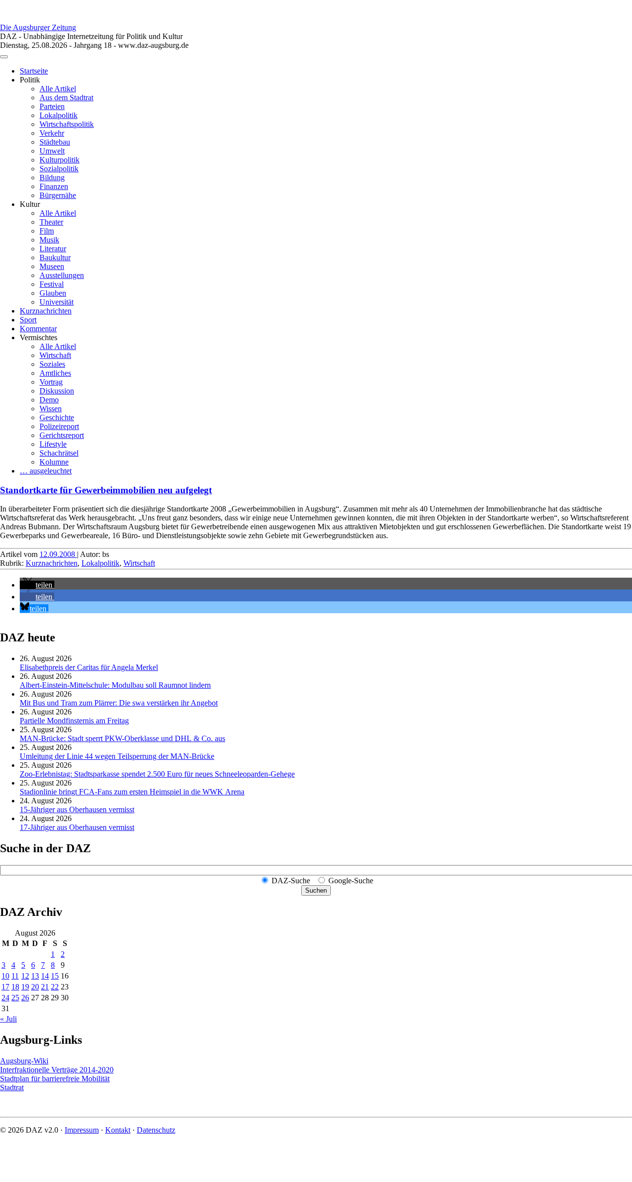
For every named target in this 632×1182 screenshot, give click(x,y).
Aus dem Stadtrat (66, 97)
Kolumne (54, 462)
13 (35, 976)
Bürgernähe (58, 195)
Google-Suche (350, 880)
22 (55, 987)
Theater (51, 222)
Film (47, 231)
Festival (52, 284)
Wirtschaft (55, 355)
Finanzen (54, 186)
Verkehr (52, 133)
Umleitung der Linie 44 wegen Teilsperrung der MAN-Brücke (117, 756)
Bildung (52, 177)
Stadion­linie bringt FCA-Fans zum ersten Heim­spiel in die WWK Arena (132, 792)
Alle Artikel (58, 88)
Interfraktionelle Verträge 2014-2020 (57, 1069)
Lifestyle (53, 444)
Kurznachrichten (46, 311)
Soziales (52, 364)
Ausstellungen (62, 275)
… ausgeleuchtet (46, 471)
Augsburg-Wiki (24, 1061)
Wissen (51, 408)
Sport (28, 319)
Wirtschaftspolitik (67, 124)
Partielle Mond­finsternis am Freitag (74, 720)
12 (25, 976)
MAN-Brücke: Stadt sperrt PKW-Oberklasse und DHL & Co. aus (122, 738)
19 (25, 987)
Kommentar (38, 328)
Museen (52, 266)
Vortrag (51, 382)
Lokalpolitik (59, 115)
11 (15, 976)
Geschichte (57, 417)
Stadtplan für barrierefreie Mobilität (55, 1078)
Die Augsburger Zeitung (38, 27)
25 (15, 997)
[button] (37, 585)
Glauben (53, 293)
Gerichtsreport (62, 435)
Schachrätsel (59, 453)
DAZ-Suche (291, 880)
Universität (57, 302)
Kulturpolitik (59, 160)
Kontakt (117, 1130)
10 (5, 976)
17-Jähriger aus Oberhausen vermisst (77, 827)
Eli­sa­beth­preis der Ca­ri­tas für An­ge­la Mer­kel (89, 667)
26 (25, 997)
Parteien (52, 106)
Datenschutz (156, 1130)
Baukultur (55, 257)
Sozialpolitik (59, 168)
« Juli (8, 1019)
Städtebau (55, 142)
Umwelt (52, 151)
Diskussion (57, 391)
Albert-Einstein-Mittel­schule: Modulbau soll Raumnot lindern (115, 685)
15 (55, 976)
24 (5, 997)
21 (45, 987)
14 (45, 976)
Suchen (316, 890)
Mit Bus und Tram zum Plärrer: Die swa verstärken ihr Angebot (119, 703)
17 (5, 987)
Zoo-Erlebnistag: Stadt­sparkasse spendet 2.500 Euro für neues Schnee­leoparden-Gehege (157, 774)
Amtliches (55, 373)
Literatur (53, 248)
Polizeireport (59, 426)
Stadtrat (12, 1087)
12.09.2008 (58, 554)
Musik (49, 240)
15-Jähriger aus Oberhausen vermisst (77, 809)
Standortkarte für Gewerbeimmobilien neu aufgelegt (106, 490)
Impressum (82, 1130)
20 (35, 987)
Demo (49, 399)
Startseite (34, 71)
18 (15, 987)
